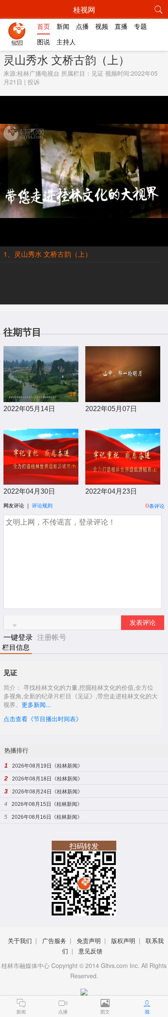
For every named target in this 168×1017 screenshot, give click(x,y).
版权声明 (123, 940)
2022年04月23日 (111, 491)
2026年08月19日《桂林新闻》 (47, 766)
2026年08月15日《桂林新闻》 (47, 804)
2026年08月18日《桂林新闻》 (47, 779)
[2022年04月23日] (123, 480)
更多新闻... (36, 704)
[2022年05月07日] (123, 397)
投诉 (34, 81)
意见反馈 (90, 950)
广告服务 (54, 940)
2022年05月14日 (29, 408)
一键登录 (19, 636)
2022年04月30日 (29, 491)
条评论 (157, 505)
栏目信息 (16, 647)
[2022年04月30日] (41, 480)
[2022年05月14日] (41, 397)
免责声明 (89, 940)
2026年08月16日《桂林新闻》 (47, 817)
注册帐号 (51, 636)
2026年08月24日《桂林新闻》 (47, 792)
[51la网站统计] (84, 990)
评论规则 (42, 505)
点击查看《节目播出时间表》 (42, 718)
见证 (97, 73)
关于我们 (20, 940)
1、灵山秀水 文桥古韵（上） (47, 254)
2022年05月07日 (111, 408)
